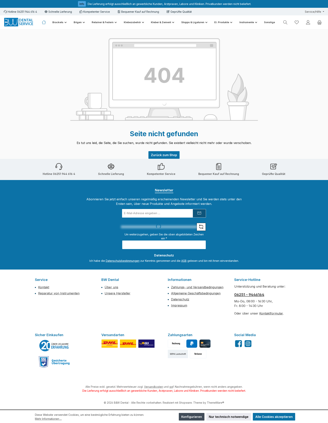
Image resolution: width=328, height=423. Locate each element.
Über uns (111, 287)
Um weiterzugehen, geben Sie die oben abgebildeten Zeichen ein (164, 236)
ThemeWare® (215, 402)
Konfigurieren (191, 417)
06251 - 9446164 (249, 294)
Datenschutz (180, 299)
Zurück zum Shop (164, 155)
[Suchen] (285, 22)
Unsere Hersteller (117, 293)
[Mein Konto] (308, 22)
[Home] (45, 22)
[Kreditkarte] (205, 343)
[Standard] (146, 343)
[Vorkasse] (198, 354)
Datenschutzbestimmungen (123, 260)
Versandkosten (153, 386)
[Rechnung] (176, 343)
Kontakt (43, 287)
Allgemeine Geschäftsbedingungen (196, 293)
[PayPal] (191, 343)
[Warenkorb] (319, 22)
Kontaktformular (271, 313)
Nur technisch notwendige (228, 417)
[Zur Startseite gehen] (19, 22)
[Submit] (199, 213)
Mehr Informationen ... (48, 418)
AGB (184, 260)
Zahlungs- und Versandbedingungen (197, 287)
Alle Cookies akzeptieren (274, 417)
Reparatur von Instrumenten (59, 293)
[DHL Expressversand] (109, 343)
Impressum (179, 305)
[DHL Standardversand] (128, 343)
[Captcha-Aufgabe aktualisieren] (201, 227)
